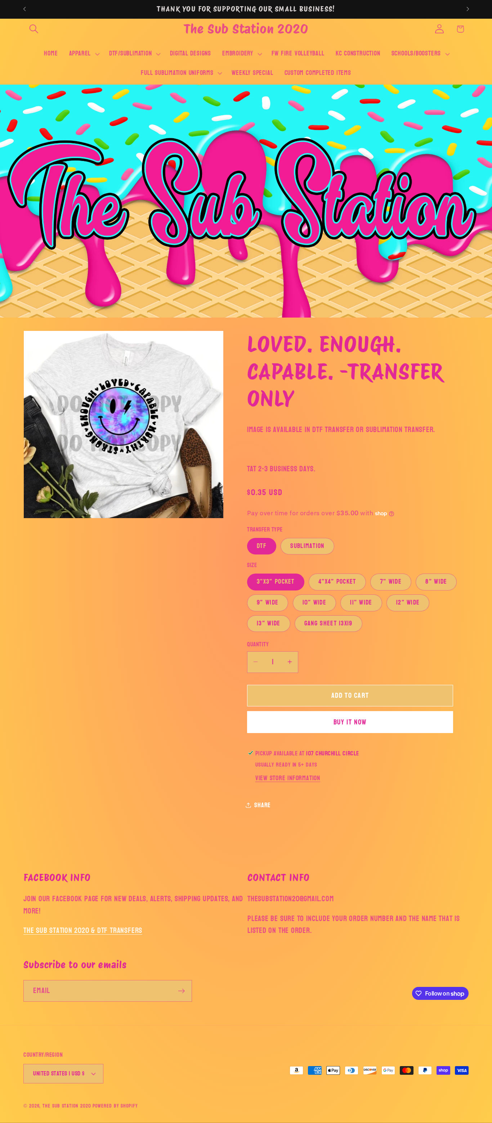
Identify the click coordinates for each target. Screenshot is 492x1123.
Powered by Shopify (115, 1105)
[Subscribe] (181, 991)
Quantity (258, 644)
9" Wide (267, 602)
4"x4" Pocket (337, 582)
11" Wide (361, 602)
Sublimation (307, 546)
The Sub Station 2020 (67, 1105)
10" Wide (314, 602)
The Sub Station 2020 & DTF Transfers (82, 930)
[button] (33, 29)
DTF (262, 546)
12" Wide (408, 602)
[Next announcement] (468, 9)
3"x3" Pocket (276, 582)
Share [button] (262, 805)
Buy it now (350, 721)
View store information (287, 778)
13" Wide (268, 623)
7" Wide (391, 582)
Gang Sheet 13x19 (328, 623)
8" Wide (436, 582)
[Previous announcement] (24, 9)
